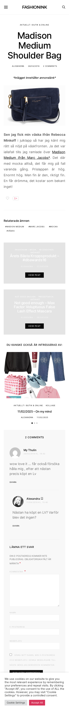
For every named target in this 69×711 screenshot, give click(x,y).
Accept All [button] (37, 702)
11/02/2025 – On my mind (34, 411)
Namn (13, 612)
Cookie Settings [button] (16, 702)
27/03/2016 (42, 266)
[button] (32, 423)
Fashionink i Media (25, 250)
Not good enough (25, 297)
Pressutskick (46, 297)
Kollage (50, 405)
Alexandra (18, 66)
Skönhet (35, 252)
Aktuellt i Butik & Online (34, 25)
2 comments (50, 66)
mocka (54, 226)
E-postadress (17, 627)
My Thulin (30, 450)
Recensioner (46, 250)
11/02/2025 (42, 417)
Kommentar (17, 571)
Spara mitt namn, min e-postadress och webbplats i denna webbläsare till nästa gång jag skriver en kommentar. (33, 660)
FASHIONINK (34, 7)
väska (11, 231)
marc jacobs (37, 226)
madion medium (15, 226)
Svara (13, 482)
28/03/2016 (34, 66)
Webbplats (16, 641)
